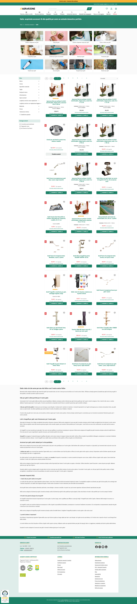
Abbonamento (98, 560)
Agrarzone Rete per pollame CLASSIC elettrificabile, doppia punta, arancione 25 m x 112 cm (81, 220)
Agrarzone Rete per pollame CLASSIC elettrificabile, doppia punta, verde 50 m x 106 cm (81, 141)
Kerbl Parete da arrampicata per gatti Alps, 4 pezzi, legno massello (56, 179)
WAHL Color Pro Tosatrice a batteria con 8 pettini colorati (81, 292)
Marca (20, 81)
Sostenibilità (98, 574)
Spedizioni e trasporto (100, 583)
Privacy (59, 565)
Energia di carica (23, 92)
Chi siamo (59, 574)
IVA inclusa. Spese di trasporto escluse (56, 113)
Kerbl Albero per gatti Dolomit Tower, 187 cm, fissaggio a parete (56, 328)
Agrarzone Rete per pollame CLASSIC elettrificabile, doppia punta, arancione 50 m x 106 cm (56, 102)
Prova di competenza (100, 581)
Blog (96, 572)
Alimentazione (22, 95)
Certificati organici (61, 562)
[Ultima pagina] (87, 78)
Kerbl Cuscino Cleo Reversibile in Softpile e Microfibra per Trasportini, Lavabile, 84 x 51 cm (56, 218)
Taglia (20, 89)
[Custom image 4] (23, 575)
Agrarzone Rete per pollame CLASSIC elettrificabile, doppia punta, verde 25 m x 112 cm (107, 100)
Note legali (60, 567)
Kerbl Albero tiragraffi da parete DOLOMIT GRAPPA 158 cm (81, 256)
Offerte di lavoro (61, 569)
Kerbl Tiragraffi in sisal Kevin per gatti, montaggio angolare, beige (56, 292)
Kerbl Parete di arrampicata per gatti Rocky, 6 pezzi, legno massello (81, 364)
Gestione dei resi (99, 578)
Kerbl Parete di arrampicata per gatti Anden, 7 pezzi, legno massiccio (106, 364)
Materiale (21, 106)
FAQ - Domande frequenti (100, 567)
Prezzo (21, 109)
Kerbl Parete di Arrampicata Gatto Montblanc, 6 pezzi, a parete (56, 256)
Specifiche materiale (24, 86)
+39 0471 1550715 (103, 4)
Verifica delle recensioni (100, 569)
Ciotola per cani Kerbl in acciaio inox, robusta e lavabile (56, 140)
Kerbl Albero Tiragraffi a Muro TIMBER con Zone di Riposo (107, 328)
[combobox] (68, 8)
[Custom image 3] (37, 568)
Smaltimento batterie (100, 562)
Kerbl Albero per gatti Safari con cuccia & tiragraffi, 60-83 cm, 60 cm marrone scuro (107, 180)
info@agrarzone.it (28, 550)
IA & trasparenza (61, 572)
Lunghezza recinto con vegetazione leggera (29, 103)
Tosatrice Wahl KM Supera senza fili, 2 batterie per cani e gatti (81, 330)
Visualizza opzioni (56, 154)
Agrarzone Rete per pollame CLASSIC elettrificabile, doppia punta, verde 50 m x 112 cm (81, 100)
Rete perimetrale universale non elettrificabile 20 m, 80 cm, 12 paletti (106, 217)
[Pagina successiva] (82, 78)
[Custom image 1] (30, 568)
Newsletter (97, 576)
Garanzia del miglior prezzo (101, 565)
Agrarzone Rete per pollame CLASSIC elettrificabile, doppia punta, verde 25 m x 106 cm (81, 180)
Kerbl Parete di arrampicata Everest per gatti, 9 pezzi (107, 290)
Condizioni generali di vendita (64, 560)
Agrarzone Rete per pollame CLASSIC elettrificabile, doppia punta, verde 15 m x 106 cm (107, 141)
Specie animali (22, 98)
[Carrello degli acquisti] (115, 8)
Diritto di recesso (99, 588)
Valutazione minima (24, 112)
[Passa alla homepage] (27, 8)
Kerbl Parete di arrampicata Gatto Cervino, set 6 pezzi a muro (107, 256)
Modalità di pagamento (100, 585)
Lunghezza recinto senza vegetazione (28, 100)
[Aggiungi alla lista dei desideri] (64, 84)
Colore (21, 84)
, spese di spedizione (64, 599)
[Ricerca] (89, 8)
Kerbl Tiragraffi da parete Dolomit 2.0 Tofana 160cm (56, 364)
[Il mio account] (111, 8)
